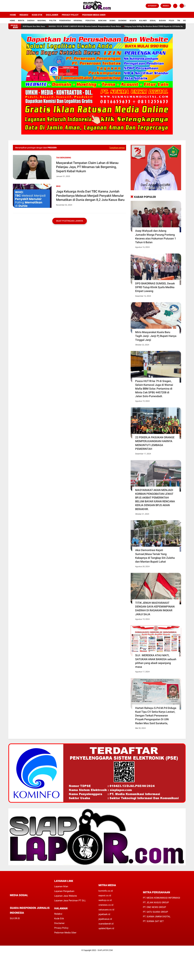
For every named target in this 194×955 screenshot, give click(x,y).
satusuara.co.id (106, 909)
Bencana (102, 21)
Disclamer (59, 923)
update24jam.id (106, 928)
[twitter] (13, 6)
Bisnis (112, 21)
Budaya (162, 21)
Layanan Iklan (61, 886)
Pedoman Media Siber (93, 15)
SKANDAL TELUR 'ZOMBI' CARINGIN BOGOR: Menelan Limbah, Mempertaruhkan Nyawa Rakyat (66, 26)
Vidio (185, 21)
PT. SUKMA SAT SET (153, 921)
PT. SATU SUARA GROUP (155, 912)
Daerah (30, 21)
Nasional (41, 21)
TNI (178, 21)
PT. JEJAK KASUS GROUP (156, 902)
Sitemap (152, 6)
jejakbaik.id (104, 914)
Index (166, 6)
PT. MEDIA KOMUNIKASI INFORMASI (161, 897)
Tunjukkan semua (117, 148)
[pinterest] (23, 900)
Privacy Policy (70, 15)
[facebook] (9, 6)
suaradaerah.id (106, 923)
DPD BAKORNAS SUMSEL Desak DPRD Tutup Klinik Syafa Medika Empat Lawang (155, 287)
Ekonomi (122, 21)
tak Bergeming (63, 157)
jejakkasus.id (105, 919)
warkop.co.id (105, 900)
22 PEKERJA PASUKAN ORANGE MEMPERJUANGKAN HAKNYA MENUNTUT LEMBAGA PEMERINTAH (154, 443)
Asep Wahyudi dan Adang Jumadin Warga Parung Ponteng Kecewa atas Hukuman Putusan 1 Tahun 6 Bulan (155, 236)
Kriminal (78, 21)
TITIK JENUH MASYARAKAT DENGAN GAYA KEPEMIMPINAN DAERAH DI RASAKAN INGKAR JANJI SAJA (155, 608)
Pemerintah (65, 21)
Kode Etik (37, 15)
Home (13, 15)
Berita (21, 21)
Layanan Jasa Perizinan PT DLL (70, 900)
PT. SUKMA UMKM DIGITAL (157, 916)
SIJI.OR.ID (15, 918)
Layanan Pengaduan (64, 891)
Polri (171, 21)
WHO (58, 186)
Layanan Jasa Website (65, 895)
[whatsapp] (19, 900)
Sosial (153, 21)
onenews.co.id (106, 905)
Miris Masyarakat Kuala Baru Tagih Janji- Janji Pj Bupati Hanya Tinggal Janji (155, 336)
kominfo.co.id (106, 890)
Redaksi (24, 15)
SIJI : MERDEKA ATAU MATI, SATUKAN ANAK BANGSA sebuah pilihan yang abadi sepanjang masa (155, 661)
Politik (52, 21)
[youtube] (21, 6)
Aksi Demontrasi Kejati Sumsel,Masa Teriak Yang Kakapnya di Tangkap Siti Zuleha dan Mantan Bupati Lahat (155, 555)
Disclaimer (52, 15)
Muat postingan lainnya (69, 221)
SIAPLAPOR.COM (105, 950)
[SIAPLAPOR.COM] (97, 10)
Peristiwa (90, 21)
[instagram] (17, 6)
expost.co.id (105, 895)
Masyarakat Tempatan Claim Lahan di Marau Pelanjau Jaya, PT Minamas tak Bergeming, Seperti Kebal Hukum (87, 167)
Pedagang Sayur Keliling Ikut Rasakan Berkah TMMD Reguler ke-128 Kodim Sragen (136, 26)
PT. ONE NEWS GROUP (154, 907)
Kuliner (143, 21)
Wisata (133, 21)
